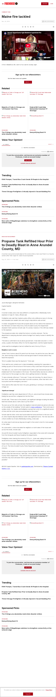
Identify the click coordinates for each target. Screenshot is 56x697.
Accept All (28, 694)
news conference (36, 407)
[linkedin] (25, 26)
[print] (53, 26)
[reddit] (30, 26)
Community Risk (6, 12)
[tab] (6, 144)
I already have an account (28, 163)
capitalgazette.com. (27, 466)
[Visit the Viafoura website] (50, 151)
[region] (28, 148)
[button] (3, 4)
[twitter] (28, 26)
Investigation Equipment (8, 236)
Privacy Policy (49, 690)
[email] (33, 26)
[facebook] (22, 26)
